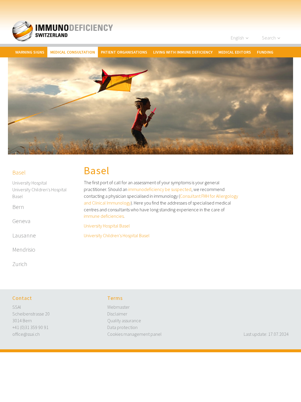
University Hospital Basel (107, 226)
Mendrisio (23, 249)
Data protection (122, 327)
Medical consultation (72, 52)
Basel (19, 172)
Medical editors (234, 52)
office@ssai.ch (26, 334)
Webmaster (118, 307)
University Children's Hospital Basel (39, 193)
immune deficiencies (104, 216)
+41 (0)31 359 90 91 (30, 327)
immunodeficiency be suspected (159, 189)
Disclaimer (117, 314)
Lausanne (24, 235)
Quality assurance (124, 320)
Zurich (19, 264)
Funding (265, 52)
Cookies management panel (134, 334)
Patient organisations (124, 52)
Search (269, 38)
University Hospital (29, 183)
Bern (18, 206)
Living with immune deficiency (183, 52)
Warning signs (29, 52)
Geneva (21, 221)
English (237, 38)
